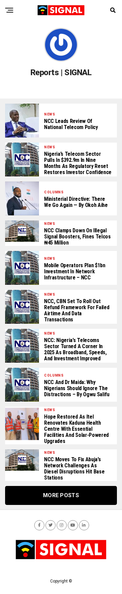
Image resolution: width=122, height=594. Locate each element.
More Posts (61, 495)
